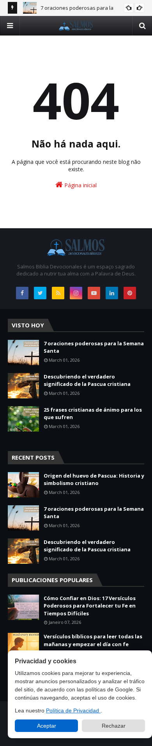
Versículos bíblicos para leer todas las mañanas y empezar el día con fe (93, 640)
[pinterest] (130, 293)
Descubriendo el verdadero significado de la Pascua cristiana (87, 380)
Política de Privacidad (73, 710)
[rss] (58, 293)
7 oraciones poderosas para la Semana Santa (94, 347)
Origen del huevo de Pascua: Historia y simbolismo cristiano (94, 479)
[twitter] (40, 293)
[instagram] (76, 293)
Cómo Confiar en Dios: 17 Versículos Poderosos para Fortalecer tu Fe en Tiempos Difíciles (90, 606)
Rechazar (113, 726)
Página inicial (80, 185)
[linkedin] (112, 293)
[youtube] (94, 293)
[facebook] (22, 293)
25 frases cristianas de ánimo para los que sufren (93, 413)
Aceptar (46, 726)
